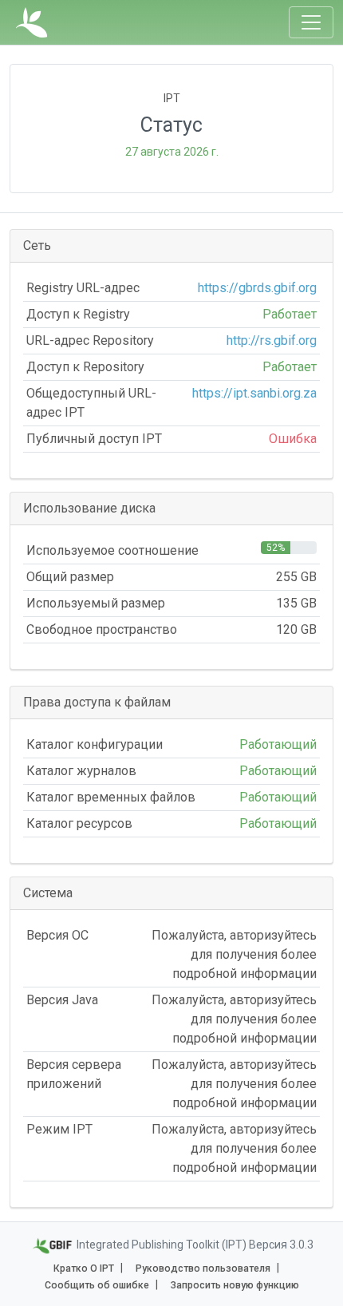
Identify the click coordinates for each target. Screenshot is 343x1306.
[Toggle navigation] (311, 22)
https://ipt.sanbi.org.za (254, 393)
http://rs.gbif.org (272, 340)
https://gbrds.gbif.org (257, 287)
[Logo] (31, 22)
